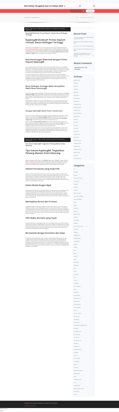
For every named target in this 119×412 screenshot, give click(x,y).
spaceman (76, 367)
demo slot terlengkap (78, 196)
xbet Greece (76, 391)
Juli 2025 (76, 119)
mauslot (75, 244)
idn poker (76, 208)
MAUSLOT (52, 243)
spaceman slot (77, 373)
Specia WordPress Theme (30, 405)
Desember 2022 (77, 158)
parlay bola (76, 262)
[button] (83, 10)
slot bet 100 (76, 316)
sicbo (75, 289)
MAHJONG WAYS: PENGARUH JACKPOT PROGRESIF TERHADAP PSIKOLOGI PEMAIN (82, 55)
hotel (75, 202)
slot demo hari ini (77, 331)
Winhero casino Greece (79, 388)
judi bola (75, 217)
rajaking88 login (28, 29)
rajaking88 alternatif (48, 28)
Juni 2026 (76, 86)
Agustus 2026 (77, 80)
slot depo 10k (77, 334)
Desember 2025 (77, 104)
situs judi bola (77, 295)
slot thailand (76, 361)
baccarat (76, 175)
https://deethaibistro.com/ (35, 49)
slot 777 (75, 310)
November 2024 (77, 143)
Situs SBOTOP (77, 301)
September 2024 (77, 149)
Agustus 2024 (77, 152)
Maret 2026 (76, 95)
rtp (74, 277)
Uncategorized (34, 28)
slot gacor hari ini (77, 349)
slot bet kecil (76, 322)
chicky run (76, 187)
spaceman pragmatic (78, 370)
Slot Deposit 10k (77, 340)
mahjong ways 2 (77, 238)
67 (74, 169)
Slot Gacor (76, 343)
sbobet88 (76, 283)
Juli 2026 (76, 83)
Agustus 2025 (77, 116)
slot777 (75, 364)
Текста (75, 394)
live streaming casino (78, 226)
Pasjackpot (76, 265)
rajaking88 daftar (55, 28)
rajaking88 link (62, 28)
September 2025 (77, 113)
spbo (75, 376)
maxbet (75, 247)
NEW (75, 250)
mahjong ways (77, 235)
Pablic (75, 259)
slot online (76, 352)
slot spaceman (77, 358)
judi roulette (76, 220)
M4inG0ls (28, 28)
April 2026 (76, 92)
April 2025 (76, 128)
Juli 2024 (76, 155)
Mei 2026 (76, 89)
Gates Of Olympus (78, 199)
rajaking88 (42, 28)
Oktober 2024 (77, 146)
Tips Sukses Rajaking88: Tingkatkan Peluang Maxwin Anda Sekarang (45, 144)
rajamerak (76, 274)
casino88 (76, 184)
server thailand (77, 286)
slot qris (75, 355)
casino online (76, 181)
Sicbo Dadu (76, 292)
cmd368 (75, 190)
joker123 (76, 211)
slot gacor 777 (77, 346)
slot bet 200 (76, 319)
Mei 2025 (76, 125)
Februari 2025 (77, 134)
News (75, 253)
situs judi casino (77, 298)
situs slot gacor (77, 304)
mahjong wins (77, 241)
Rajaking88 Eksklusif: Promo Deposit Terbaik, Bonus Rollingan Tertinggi (46, 34)
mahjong (76, 232)
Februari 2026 (77, 98)
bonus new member (78, 178)
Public (75, 271)
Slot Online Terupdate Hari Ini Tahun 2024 (43, 6)
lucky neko (76, 229)
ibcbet (75, 205)
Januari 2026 (76, 101)
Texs (75, 382)
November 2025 (77, 107)
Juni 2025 (76, 122)
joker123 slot (77, 214)
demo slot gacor (77, 193)
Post (75, 268)
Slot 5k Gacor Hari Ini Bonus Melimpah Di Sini (83, 46)
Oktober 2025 (77, 110)
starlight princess (77, 379)
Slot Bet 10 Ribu (77, 313)
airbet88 (76, 172)
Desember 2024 (77, 140)
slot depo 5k (76, 337)
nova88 (75, 256)
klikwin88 (76, 223)
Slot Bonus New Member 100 (80, 325)
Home (77, 17)
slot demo (76, 328)
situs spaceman (77, 307)
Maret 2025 (76, 131)
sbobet (75, 280)
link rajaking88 (42, 139)
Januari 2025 (76, 137)
